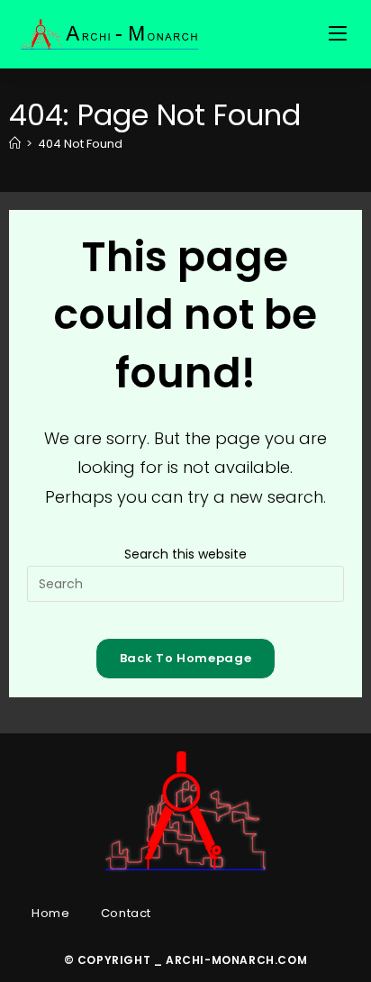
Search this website (185, 554)
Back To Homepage (185, 658)
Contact (126, 913)
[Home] (15, 143)
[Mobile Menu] (340, 34)
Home (50, 913)
